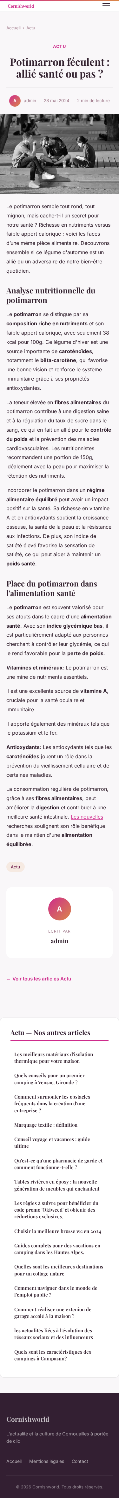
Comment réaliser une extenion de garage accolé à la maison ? (52, 1312)
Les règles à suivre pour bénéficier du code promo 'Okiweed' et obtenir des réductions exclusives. (56, 1210)
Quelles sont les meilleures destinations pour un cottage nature (58, 1269)
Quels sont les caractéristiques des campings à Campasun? (52, 1355)
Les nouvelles (87, 816)
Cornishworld (27, 1418)
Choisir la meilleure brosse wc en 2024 (57, 1231)
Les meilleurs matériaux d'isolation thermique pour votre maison (53, 1057)
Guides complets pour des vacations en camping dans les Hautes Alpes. (57, 1248)
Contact (80, 1461)
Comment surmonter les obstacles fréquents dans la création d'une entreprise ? (52, 1103)
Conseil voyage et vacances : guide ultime (52, 1142)
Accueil (13, 27)
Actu (30, 27)
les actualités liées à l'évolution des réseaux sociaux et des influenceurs (53, 1333)
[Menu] (106, 6)
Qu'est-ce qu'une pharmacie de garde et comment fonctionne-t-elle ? (58, 1163)
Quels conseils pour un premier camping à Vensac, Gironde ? (49, 1078)
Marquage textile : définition (45, 1125)
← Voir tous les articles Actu (38, 979)
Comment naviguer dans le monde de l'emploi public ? (55, 1291)
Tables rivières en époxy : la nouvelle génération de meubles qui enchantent (56, 1185)
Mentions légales (46, 1461)
